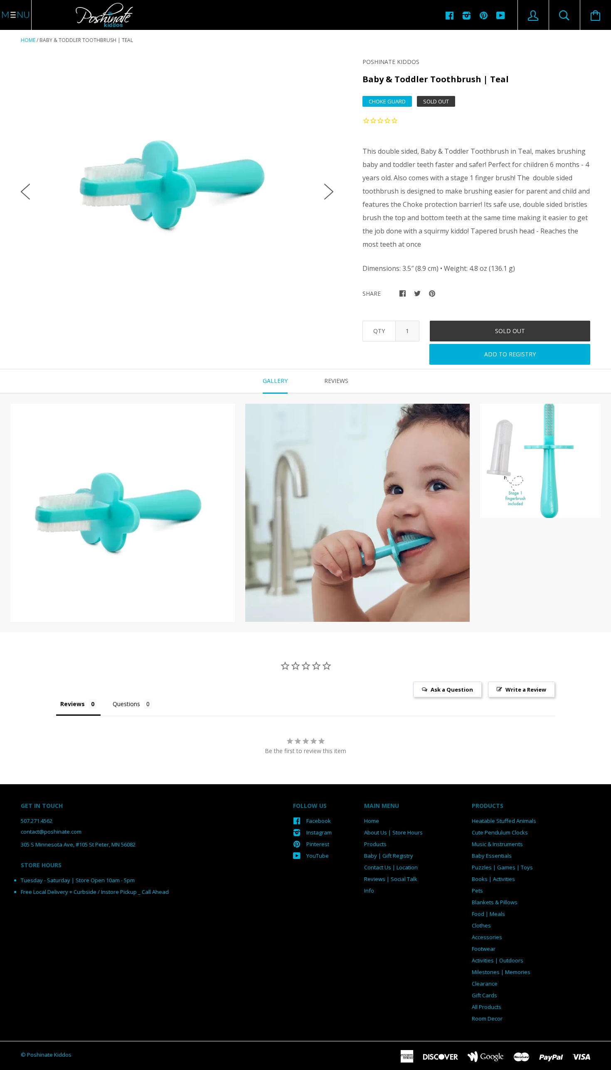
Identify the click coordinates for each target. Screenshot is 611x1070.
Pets (477, 890)
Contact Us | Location (391, 867)
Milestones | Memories (501, 972)
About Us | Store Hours (393, 832)
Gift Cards (484, 995)
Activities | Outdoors (497, 960)
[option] (177, 184)
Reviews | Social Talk (390, 879)
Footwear (483, 948)
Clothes (481, 925)
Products (375, 844)
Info (369, 890)
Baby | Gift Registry (388, 855)
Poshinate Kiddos (390, 62)
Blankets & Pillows (494, 902)
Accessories (487, 937)
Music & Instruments (497, 844)
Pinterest (317, 844)
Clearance (485, 983)
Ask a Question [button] (452, 689)
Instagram (319, 832)
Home (28, 40)
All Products (486, 1007)
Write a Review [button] (525, 689)
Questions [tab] (126, 704)
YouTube (317, 855)
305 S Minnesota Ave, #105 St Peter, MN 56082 (78, 844)
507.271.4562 (36, 821)
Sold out (510, 331)
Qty (379, 331)
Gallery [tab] (275, 381)
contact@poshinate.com (51, 831)
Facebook (318, 821)
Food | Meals (488, 914)
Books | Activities (493, 879)
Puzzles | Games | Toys (502, 867)
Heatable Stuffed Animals (504, 821)
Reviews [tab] (336, 381)
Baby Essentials (492, 855)
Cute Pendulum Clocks (500, 832)
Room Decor (487, 1018)
